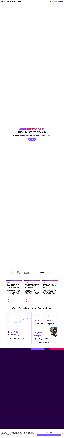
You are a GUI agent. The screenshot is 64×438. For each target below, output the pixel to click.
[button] (3, 1)
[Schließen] (62, 434)
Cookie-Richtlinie (19, 435)
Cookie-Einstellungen (49, 432)
